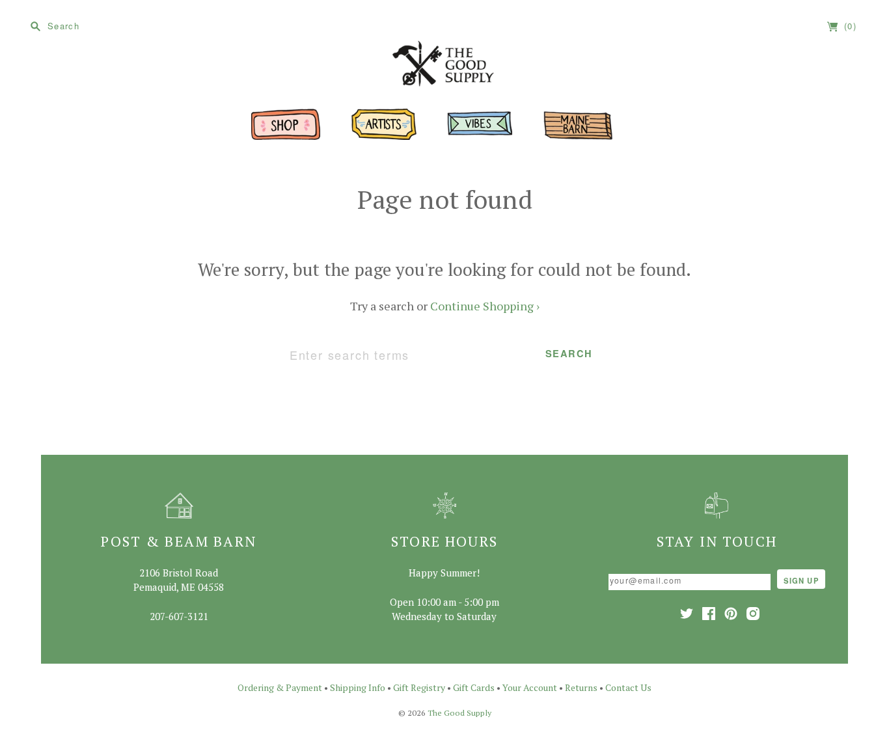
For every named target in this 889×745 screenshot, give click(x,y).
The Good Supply (459, 712)
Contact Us (628, 687)
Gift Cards (474, 687)
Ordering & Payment (280, 687)
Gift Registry (419, 687)
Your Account (529, 687)
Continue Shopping (485, 306)
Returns (581, 687)
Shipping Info (357, 687)
